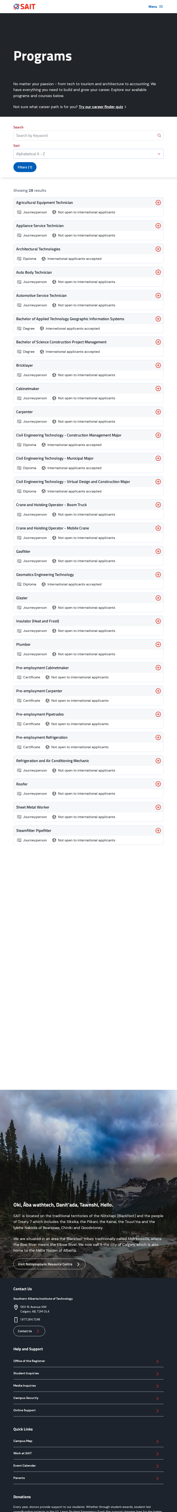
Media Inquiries (24, 1385)
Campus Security (25, 1398)
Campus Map (22, 1441)
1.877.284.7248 (30, 1319)
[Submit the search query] (159, 135)
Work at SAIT (22, 1453)
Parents (19, 1478)
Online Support (24, 1410)
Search (18, 127)
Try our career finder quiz (101, 106)
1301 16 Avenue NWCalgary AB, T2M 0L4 (34, 1309)
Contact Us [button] (25, 1331)
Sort (16, 145)
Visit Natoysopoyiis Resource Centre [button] (45, 1264)
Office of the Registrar (29, 1361)
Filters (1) (25, 167)
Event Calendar (24, 1465)
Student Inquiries (26, 1373)
